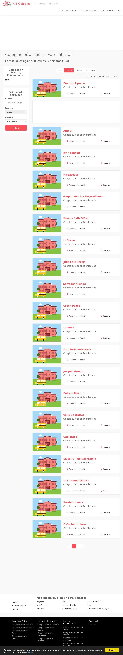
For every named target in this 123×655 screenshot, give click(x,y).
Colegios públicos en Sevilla (22, 624)
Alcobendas (66, 602)
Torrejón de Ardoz (69, 605)
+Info (30, 652)
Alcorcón (40, 608)
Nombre (8, 98)
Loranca (68, 327)
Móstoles (15, 609)
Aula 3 (67, 131)
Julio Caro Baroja (74, 262)
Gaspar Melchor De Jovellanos (83, 196)
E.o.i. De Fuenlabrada (77, 349)
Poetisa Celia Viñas (76, 218)
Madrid (8, 80)
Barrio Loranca (73, 502)
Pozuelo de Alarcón (69, 608)
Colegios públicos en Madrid (23, 627)
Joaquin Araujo (73, 371)
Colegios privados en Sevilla (48, 624)
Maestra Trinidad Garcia (79, 458)
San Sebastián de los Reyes (98, 608)
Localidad (9, 117)
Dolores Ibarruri (73, 393)
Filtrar (16, 128)
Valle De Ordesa (73, 415)
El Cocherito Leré (74, 524)
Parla (89, 605)
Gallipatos (70, 436)
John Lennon (71, 152)
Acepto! (112, 650)
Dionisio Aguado (74, 83)
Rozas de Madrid (94, 602)
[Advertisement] (61, 32)
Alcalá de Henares (19, 606)
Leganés (40, 602)
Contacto (106, 93)
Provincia (9, 108)
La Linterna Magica (76, 480)
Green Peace (71, 305)
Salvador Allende (74, 283)
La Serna (69, 240)
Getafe (40, 605)
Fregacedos (70, 174)
